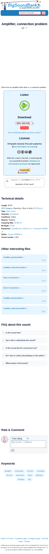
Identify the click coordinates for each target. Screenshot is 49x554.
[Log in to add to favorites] (26, 28)
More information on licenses (24, 147)
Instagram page (34, 538)
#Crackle (30, 471)
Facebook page (21, 538)
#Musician (39, 475)
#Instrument (20, 475)
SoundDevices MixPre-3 (20, 229)
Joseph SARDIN (14, 234)
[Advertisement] (24, 58)
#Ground (9, 475)
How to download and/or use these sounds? (24, 133)
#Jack (30, 475)
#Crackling (40, 471)
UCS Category (7, 208)
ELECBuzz (37, 208)
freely (46, 547)
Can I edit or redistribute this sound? (21, 340)
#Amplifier (8, 471)
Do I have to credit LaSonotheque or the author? (25, 356)
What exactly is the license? (17, 363)
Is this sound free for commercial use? (21, 348)
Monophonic (14, 214)
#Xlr (29, 479)
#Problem (21, 479)
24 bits (12, 226)
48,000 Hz (18, 223)
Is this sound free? (13, 333)
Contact (27, 541)
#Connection (19, 471)
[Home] (24, 5)
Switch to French (7, 538)
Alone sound (10, 211)
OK (12, 450)
